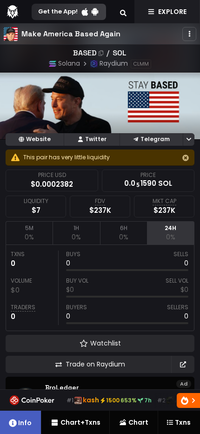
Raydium (114, 63)
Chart (138, 422)
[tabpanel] (100, 287)
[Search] (123, 11)
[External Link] (182, 364)
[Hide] (185, 158)
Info (25, 422)
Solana (69, 63)
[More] (189, 34)
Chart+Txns (80, 422)
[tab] (29, 232)
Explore (172, 11)
